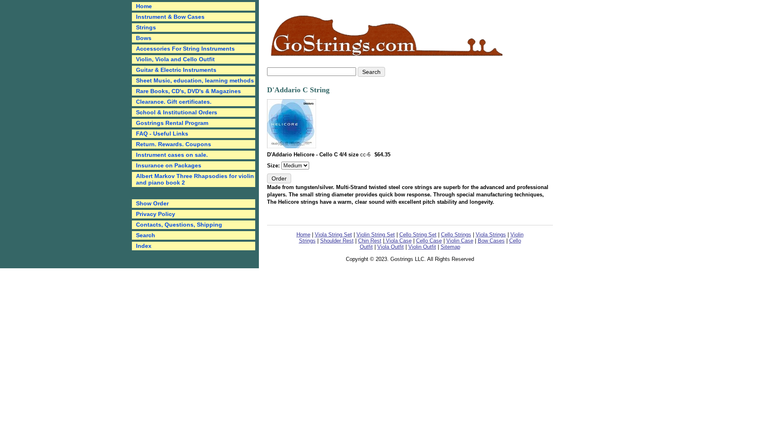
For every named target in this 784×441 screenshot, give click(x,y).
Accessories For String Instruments (185, 48)
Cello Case (429, 241)
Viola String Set (333, 235)
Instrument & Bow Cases (170, 16)
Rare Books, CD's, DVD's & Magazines (188, 91)
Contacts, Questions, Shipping (179, 224)
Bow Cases (491, 241)
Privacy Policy (155, 214)
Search (145, 235)
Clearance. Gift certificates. (174, 101)
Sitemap (450, 247)
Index (143, 246)
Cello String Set (418, 235)
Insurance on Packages (168, 165)
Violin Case (459, 241)
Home (303, 235)
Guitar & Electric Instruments (176, 70)
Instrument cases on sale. (172, 154)
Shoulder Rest (337, 241)
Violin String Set (375, 235)
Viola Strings (491, 235)
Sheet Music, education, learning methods (195, 80)
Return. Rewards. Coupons (173, 144)
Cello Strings (456, 235)
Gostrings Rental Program (172, 123)
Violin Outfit (422, 247)
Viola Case (398, 241)
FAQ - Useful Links (162, 133)
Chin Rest (369, 241)
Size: (274, 166)
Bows (143, 38)
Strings (146, 27)
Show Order (152, 203)
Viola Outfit (390, 247)
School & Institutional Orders (176, 112)
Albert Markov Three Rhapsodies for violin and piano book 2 (195, 179)
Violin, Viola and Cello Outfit (175, 59)
